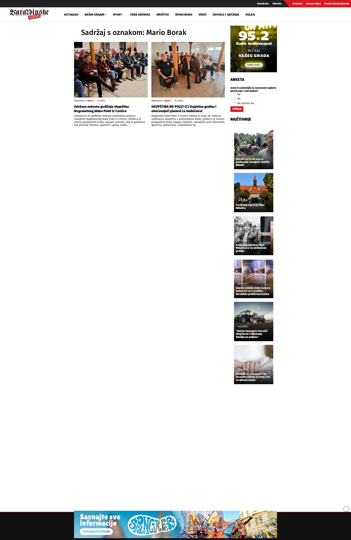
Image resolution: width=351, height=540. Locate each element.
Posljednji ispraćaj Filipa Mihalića (250, 207)
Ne (239, 98)
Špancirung (183, 14)
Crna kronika (140, 14)
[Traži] (295, 14)
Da (238, 94)
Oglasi (250, 14)
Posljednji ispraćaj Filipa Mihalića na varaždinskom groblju (251, 248)
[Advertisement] (253, 448)
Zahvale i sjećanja (226, 14)
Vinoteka (277, 3)
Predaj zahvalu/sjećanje (336, 3)
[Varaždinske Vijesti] (29, 13)
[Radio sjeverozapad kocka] (253, 49)
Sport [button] (117, 14)
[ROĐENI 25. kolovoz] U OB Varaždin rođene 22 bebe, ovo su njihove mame (253, 377)
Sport (90, 100)
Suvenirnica (263, 3)
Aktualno (71, 14)
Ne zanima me (245, 103)
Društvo (162, 14)
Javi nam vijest (313, 3)
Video (202, 14)
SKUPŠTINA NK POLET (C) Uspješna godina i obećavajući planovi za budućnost (183, 109)
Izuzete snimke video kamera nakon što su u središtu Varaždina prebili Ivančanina (253, 291)
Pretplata (298, 3)
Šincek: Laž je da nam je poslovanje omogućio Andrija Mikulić (253, 162)
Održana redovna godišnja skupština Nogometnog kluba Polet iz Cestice (101, 109)
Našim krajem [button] (94, 14)
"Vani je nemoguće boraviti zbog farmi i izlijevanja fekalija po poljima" (251, 334)
